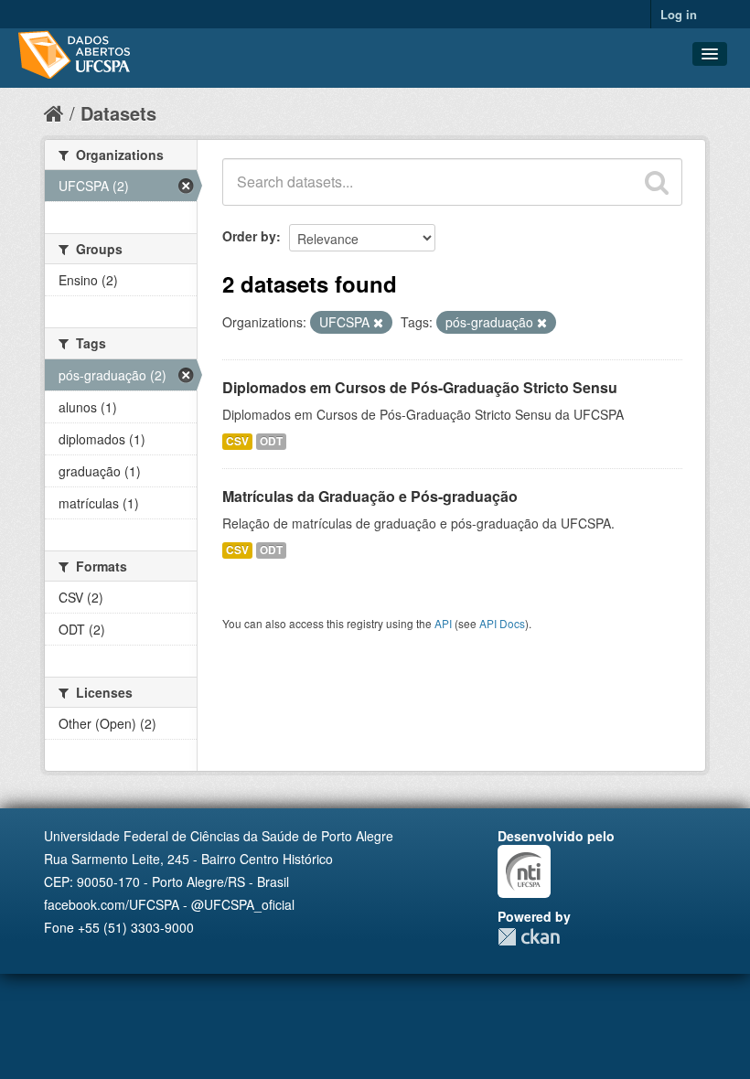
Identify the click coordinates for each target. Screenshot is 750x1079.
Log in (678, 14)
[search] (657, 182)
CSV (237, 441)
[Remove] (378, 322)
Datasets (118, 113)
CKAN (529, 936)
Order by (249, 236)
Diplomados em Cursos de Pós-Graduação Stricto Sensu (419, 387)
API (443, 623)
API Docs (502, 623)
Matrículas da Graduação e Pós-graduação (370, 496)
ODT (271, 441)
